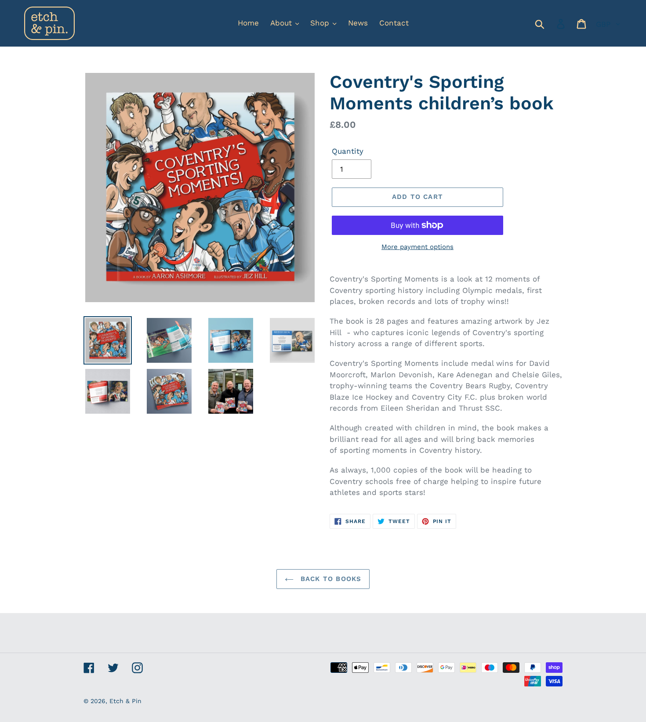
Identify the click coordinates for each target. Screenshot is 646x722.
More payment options (417, 247)
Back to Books (330, 579)
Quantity (347, 151)
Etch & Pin (125, 700)
